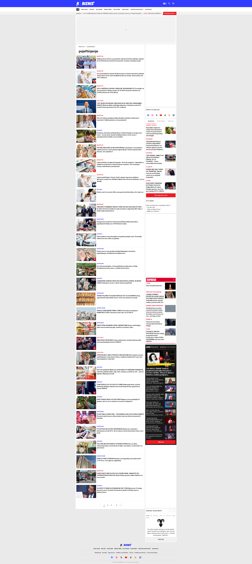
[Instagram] (152, 115)
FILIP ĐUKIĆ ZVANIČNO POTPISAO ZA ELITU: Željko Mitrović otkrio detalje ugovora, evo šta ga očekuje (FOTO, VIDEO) (155, 13)
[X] (157, 115)
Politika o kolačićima (122, 552)
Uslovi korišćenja (152, 552)
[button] (174, 510)
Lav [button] (164, 515)
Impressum (111, 552)
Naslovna (82, 46)
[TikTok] (165, 115)
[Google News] (173, 115)
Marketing (98, 552)
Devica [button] (169, 515)
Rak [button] (161, 515)
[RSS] (169, 115)
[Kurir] (85, 3)
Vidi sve (161, 442)
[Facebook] (148, 115)
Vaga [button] (173, 515)
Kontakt (104, 552)
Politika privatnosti (140, 552)
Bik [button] (151, 515)
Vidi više (161, 539)
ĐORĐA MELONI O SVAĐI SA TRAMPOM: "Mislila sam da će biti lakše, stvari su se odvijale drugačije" (90, 13)
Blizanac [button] (156, 515)
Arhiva (131, 552)
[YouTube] (161, 115)
